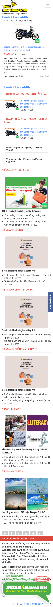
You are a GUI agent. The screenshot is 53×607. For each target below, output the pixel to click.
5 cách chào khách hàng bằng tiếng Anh (18, 270)
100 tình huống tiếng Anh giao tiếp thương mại (21, 211)
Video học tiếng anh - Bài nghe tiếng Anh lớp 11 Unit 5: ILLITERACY (25, 451)
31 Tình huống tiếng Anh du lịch (19, 523)
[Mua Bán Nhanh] (26, 581)
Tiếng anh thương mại (15, 170)
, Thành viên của (14, 54)
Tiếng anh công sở (13, 230)
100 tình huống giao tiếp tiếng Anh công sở (24, 281)
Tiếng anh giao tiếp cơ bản (18, 289)
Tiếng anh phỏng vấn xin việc (19, 349)
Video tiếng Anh (11, 408)
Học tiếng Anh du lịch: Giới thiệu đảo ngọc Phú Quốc (24, 512)
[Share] (5, 534)
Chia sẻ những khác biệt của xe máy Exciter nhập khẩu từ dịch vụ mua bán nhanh (24, 48)
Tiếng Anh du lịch (12, 471)
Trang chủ (6, 16)
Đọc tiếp (43, 76)
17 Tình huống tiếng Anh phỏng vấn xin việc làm (27, 400)
